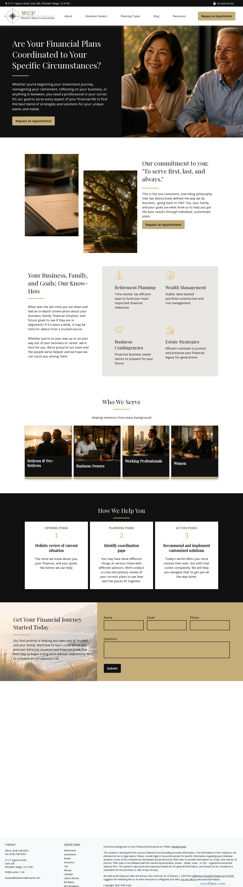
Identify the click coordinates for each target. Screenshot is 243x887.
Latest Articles (71, 878)
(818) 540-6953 (20, 850)
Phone (194, 617)
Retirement (70, 850)
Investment (70, 854)
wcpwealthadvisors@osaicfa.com (22, 877)
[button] (68, 16)
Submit (112, 668)
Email (151, 617)
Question (110, 639)
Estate (67, 858)
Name (108, 617)
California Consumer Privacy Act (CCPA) (212, 875)
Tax (66, 866)
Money (67, 870)
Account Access (225, 3)
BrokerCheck (179, 846)
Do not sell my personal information (200, 879)
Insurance (69, 862)
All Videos (69, 882)
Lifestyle (68, 874)
